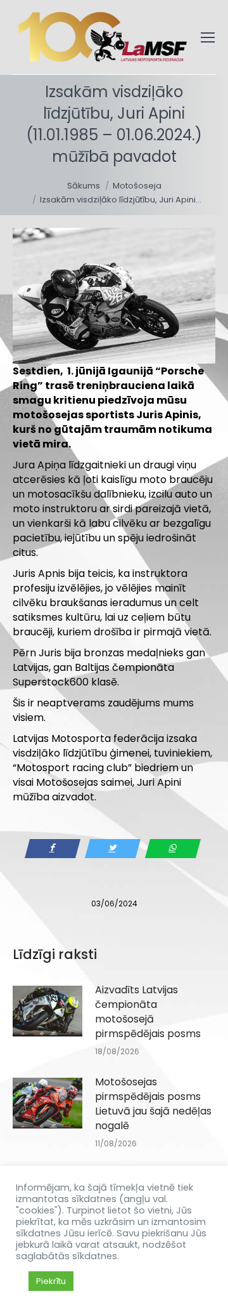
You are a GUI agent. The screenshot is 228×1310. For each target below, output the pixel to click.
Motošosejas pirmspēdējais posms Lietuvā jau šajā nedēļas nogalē (153, 1104)
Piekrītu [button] (51, 1281)
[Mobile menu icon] (207, 37)
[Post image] (47, 1011)
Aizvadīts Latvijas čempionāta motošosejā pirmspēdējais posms (148, 1011)
